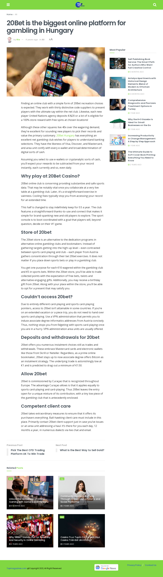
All (16, 14)
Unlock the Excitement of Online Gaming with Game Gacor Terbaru (28, 500)
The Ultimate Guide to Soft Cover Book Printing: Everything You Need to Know (142, 156)
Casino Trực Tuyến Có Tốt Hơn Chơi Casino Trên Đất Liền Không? (80, 539)
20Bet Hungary (65, 135)
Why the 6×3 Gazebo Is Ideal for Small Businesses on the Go (140, 122)
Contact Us (150, 565)
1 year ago (134, 113)
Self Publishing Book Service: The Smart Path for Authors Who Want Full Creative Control (141, 63)
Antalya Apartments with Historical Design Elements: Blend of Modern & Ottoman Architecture (142, 84)
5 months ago (136, 72)
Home (9, 14)
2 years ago (68, 506)
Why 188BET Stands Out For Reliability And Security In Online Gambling (29, 539)
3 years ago (68, 544)
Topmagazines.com (17, 568)
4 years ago (31, 39)
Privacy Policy (134, 565)
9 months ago (18, 506)
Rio (18, 39)
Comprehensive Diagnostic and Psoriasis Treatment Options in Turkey (142, 104)
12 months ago (136, 94)
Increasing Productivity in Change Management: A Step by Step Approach (142, 138)
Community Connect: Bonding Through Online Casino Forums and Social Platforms (80, 499)
